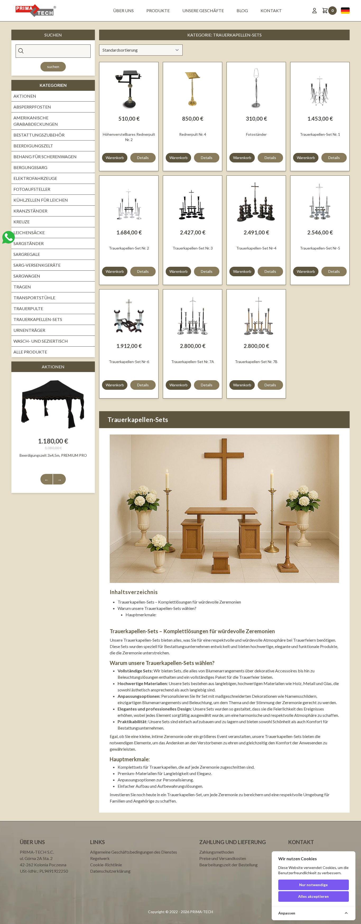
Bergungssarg (30, 167)
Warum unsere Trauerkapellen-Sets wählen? (157, 608)
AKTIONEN (24, 95)
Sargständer (28, 243)
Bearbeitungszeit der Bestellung (228, 864)
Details (143, 157)
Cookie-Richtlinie (106, 864)
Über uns (123, 10)
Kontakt (271, 10)
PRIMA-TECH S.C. (37, 851)
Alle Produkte (30, 351)
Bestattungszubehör (38, 134)
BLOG (242, 10)
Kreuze (21, 221)
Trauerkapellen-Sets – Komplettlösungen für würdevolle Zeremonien (179, 601)
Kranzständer (30, 210)
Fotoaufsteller (31, 189)
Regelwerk (100, 858)
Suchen (53, 66)
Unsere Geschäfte (203, 10)
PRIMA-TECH (201, 911)
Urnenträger (29, 330)
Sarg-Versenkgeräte (37, 265)
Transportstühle (34, 297)
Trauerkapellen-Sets (37, 319)
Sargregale (26, 254)
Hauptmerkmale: (141, 614)
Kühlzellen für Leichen (40, 199)
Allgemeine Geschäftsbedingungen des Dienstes (133, 851)
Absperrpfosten (32, 106)
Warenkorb (115, 157)
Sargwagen (26, 275)
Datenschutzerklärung (110, 870)
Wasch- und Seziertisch (40, 340)
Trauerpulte (28, 308)
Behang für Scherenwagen (45, 156)
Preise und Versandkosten (222, 858)
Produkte (158, 10)
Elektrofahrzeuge (35, 178)
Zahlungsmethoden (216, 851)
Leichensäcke (29, 232)
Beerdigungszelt (33, 145)
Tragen (22, 286)
